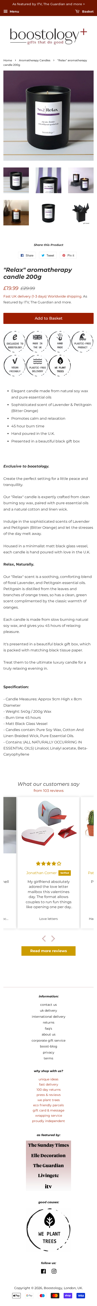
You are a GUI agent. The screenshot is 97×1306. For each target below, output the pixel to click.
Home (7, 60)
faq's (48, 1028)
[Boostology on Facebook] (43, 1272)
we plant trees (48, 1100)
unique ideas (48, 1079)
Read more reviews (48, 951)
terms (48, 1058)
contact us (48, 1004)
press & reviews (49, 1095)
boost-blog (48, 1046)
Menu (14, 11)
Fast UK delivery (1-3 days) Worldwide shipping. (43, 296)
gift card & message (48, 1110)
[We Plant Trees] (14, 351)
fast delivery (48, 1084)
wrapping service (48, 1115)
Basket (87, 11)
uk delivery (48, 1010)
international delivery (48, 1016)
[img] (48, 864)
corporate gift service (48, 1040)
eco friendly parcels (48, 1105)
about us (48, 1034)
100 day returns (49, 1089)
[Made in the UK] (37, 351)
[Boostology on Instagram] (53, 1272)
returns (48, 1022)
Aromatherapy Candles (34, 60)
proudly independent (48, 1121)
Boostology (53, 1288)
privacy (48, 1052)
